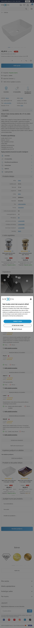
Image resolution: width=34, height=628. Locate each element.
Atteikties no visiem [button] (17, 325)
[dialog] (17, 314)
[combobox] (31, 299)
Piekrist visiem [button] (17, 321)
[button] (17, 329)
